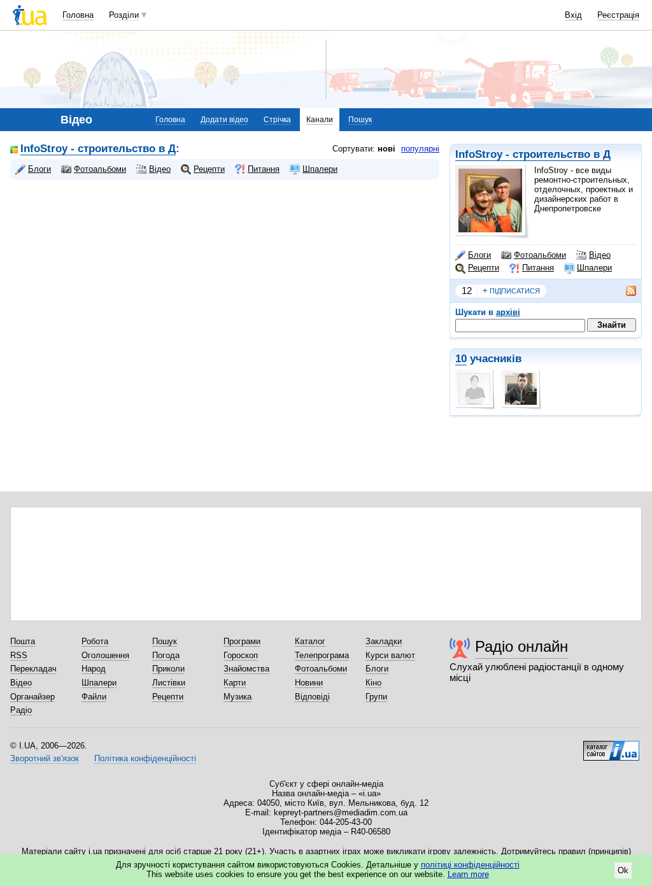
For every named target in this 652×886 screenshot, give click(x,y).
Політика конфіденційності (145, 758)
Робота (95, 641)
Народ (94, 668)
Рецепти (483, 267)
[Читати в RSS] (624, 291)
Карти (234, 682)
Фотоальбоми (540, 255)
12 (467, 290)
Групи (376, 696)
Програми (241, 641)
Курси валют (390, 655)
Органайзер (32, 696)
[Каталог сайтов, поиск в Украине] (611, 746)
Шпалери (594, 267)
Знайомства (246, 668)
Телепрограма (322, 655)
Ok (623, 870)
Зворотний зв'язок (44, 758)
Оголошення (105, 655)
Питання (538, 267)
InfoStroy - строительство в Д (533, 154)
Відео (600, 255)
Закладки (383, 641)
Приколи (168, 668)
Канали (319, 119)
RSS (18, 655)
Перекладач (33, 668)
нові (386, 148)
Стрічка (277, 119)
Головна (78, 15)
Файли (94, 696)
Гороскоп (240, 655)
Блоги (479, 255)
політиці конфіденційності (470, 864)
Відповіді (312, 696)
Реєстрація (618, 15)
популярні (420, 148)
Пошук (360, 119)
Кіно (373, 682)
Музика (237, 696)
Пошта (22, 641)
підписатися (511, 290)
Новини (309, 682)
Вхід (573, 15)
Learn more (468, 874)
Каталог (310, 641)
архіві (508, 312)
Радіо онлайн (521, 646)
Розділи (124, 15)
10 (461, 359)
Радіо (21, 710)
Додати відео (224, 119)
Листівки (168, 682)
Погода (166, 655)
